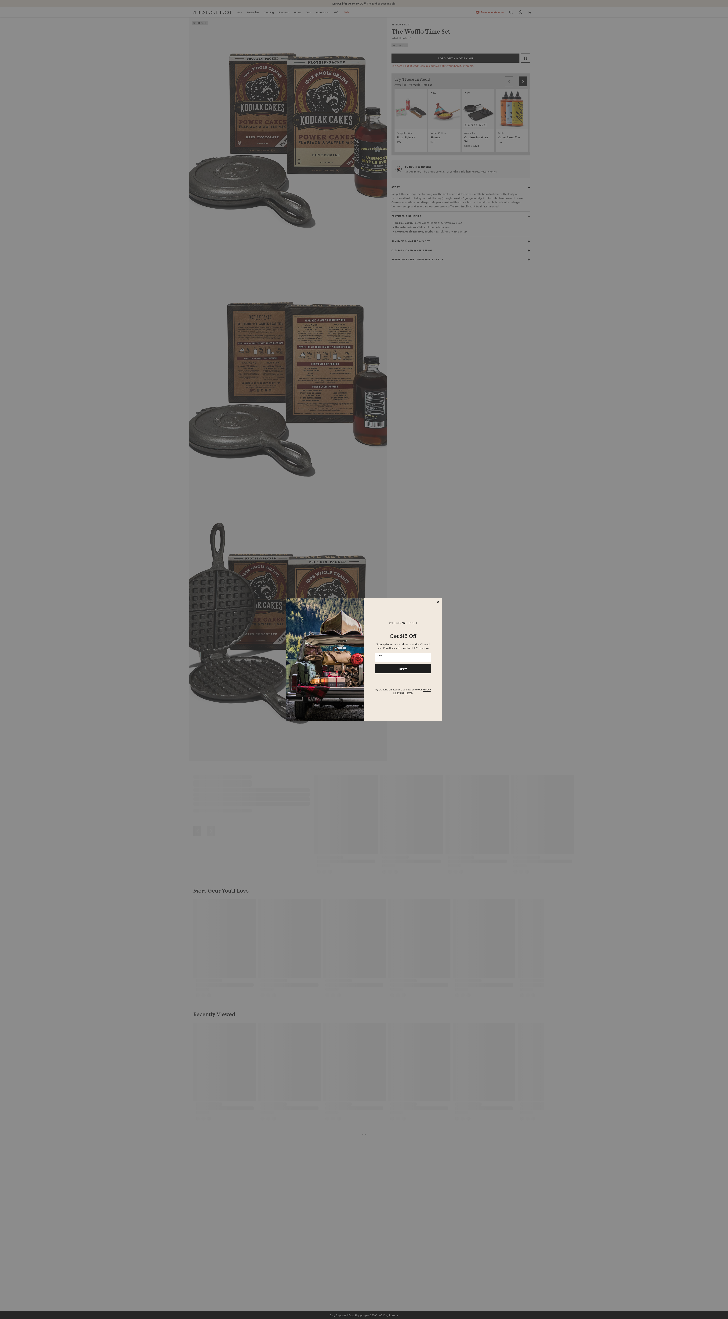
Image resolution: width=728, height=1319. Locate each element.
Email (379, 655)
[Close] (438, 602)
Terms (408, 692)
